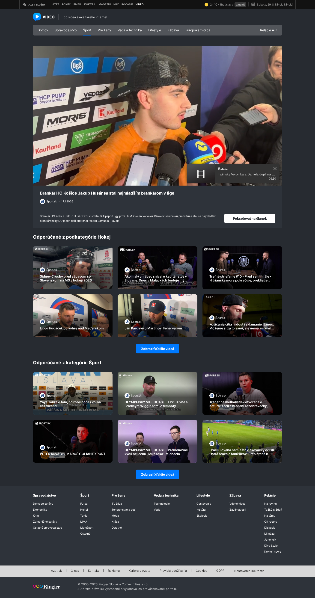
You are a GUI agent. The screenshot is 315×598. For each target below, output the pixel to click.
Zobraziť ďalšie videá (157, 349)
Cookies (201, 570)
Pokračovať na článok (250, 218)
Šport (87, 30)
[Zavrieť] (275, 168)
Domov (43, 30)
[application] (157, 116)
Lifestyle (154, 30)
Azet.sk (56, 570)
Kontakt (93, 570)
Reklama (114, 570)
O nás (75, 570)
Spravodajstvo (66, 30)
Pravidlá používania (173, 570)
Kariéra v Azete (140, 570)
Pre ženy (104, 30)
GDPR (220, 570)
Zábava (173, 30)
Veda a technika (130, 30)
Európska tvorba (197, 30)
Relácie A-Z (268, 30)
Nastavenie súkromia (249, 571)
